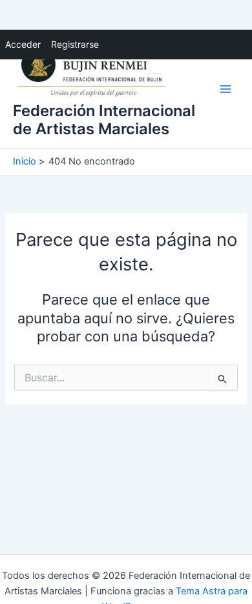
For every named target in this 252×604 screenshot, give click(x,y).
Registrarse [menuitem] (75, 44)
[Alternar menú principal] (225, 89)
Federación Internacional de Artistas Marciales (104, 119)
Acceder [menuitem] (23, 44)
